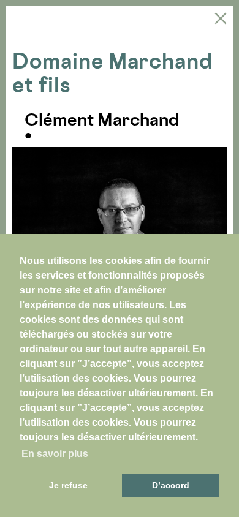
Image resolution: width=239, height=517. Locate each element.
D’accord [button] (170, 485)
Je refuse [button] (68, 485)
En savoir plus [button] (54, 453)
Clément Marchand (102, 119)
